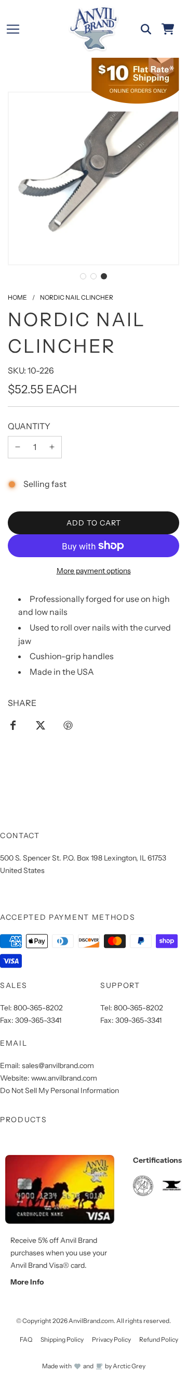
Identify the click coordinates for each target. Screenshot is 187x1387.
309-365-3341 (38, 1020)
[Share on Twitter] (41, 724)
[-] (17, 447)
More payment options (94, 570)
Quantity (29, 426)
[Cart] (167, 29)
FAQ (26, 1339)
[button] (83, 276)
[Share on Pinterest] (68, 724)
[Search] (146, 29)
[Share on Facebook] (13, 724)
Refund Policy (158, 1339)
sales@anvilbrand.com (58, 1065)
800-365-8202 (38, 1007)
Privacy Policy (111, 1339)
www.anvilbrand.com (64, 1078)
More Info (27, 1282)
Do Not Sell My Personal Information (59, 1090)
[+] (52, 447)
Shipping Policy (62, 1339)
